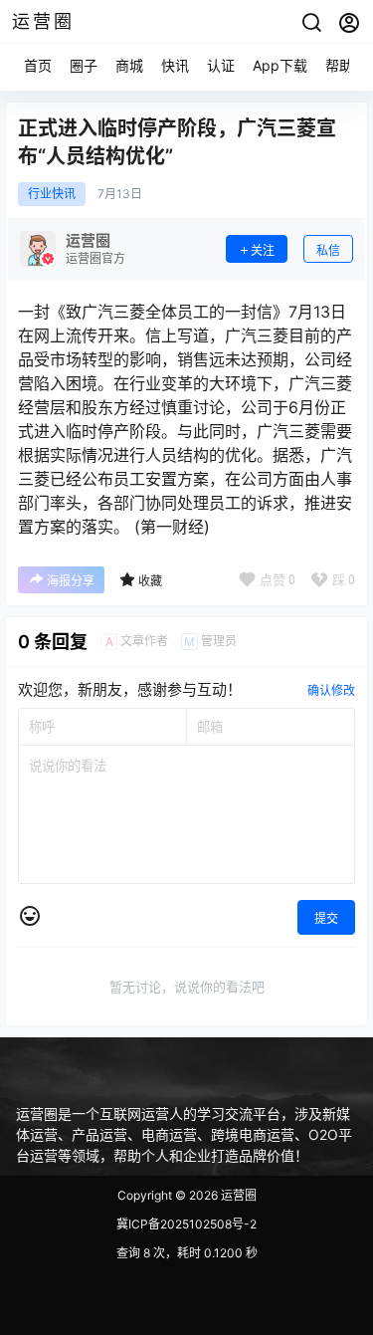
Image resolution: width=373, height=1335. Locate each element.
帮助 (339, 65)
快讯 (175, 65)
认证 (221, 65)
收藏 (150, 580)
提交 (326, 918)
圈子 (83, 65)
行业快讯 (52, 194)
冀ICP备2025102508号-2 (186, 1224)
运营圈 (237, 1195)
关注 (263, 250)
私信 (328, 250)
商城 (129, 65)
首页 (38, 65)
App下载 (280, 65)
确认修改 (331, 690)
